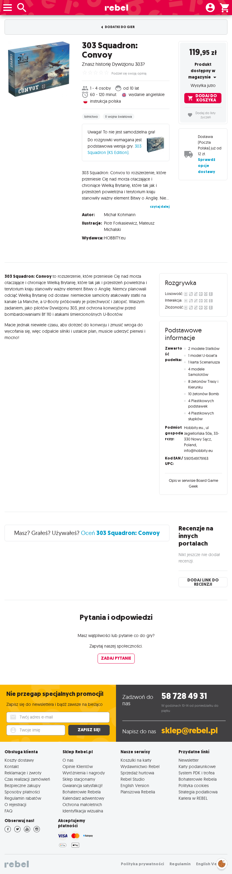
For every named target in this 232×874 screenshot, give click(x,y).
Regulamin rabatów (23, 798)
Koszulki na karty (136, 760)
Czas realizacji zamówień (27, 779)
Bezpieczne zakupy (22, 785)
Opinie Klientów (78, 766)
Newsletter (188, 760)
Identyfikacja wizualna (83, 810)
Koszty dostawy (19, 760)
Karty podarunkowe (197, 766)
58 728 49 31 (184, 696)
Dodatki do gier (119, 27)
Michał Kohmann (120, 214)
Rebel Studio (133, 779)
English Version (135, 785)
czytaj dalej (159, 206)
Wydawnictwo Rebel (140, 766)
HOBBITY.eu (115, 238)
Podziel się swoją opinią (129, 73)
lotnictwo (91, 116)
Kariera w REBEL (193, 798)
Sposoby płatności (22, 791)
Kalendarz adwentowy (83, 798)
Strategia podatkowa (198, 791)
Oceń (120, 532)
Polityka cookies (194, 785)
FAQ (8, 810)
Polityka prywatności (142, 864)
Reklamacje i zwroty (23, 772)
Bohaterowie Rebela (82, 791)
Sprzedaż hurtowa (137, 772)
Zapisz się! (89, 730)
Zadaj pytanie (116, 658)
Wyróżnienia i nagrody (84, 772)
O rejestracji (15, 804)
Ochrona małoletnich (82, 804)
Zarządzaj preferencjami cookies (221, 862)
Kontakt (12, 766)
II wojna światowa (118, 116)
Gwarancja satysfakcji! (83, 785)
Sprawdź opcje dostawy (206, 165)
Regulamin (180, 864)
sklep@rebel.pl (189, 730)
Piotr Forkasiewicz (120, 223)
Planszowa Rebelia (138, 791)
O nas (68, 760)
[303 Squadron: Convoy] (39, 69)
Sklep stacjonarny (79, 779)
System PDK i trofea (196, 772)
